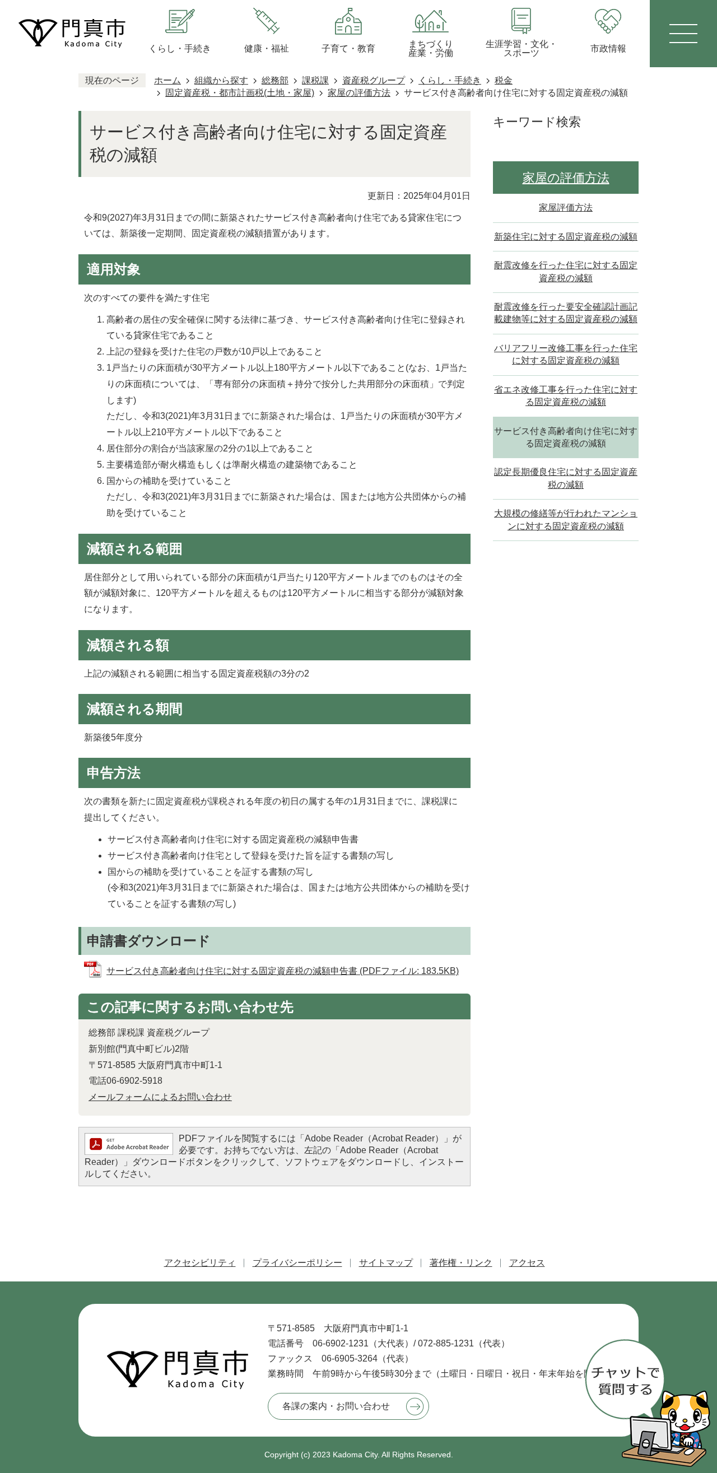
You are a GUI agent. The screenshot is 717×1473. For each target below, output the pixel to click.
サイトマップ (386, 1262)
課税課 (315, 80)
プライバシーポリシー (297, 1262)
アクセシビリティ (200, 1262)
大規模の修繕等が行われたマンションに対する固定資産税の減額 (565, 519)
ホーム (167, 80)
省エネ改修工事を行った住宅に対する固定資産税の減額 (565, 396)
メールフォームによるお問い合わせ (160, 1097)
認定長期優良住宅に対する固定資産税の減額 (565, 478)
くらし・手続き (449, 80)
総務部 (275, 80)
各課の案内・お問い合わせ (336, 1406)
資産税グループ (373, 80)
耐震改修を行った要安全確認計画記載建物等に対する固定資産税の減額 (565, 313)
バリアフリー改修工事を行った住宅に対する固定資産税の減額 (565, 354)
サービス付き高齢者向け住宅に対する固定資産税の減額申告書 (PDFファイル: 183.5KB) (282, 971)
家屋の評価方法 (359, 92)
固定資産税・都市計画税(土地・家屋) (239, 92)
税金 (504, 80)
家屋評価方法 (566, 207)
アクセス (527, 1262)
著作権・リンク (461, 1262)
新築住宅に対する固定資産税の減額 (565, 236)
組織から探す (221, 80)
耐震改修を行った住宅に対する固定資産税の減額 (565, 271)
